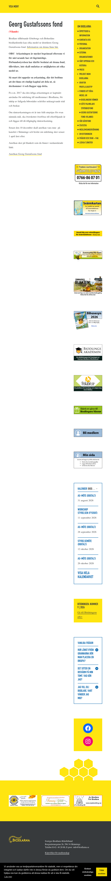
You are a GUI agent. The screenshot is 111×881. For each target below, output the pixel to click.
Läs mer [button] (8, 877)
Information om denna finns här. (42, 47)
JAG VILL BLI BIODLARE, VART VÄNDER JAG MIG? (85, 692)
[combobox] (93, 489)
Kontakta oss (85, 39)
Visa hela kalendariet (85, 575)
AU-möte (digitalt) (87, 495)
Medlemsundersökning (89, 129)
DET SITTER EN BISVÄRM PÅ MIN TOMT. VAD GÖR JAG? (85, 674)
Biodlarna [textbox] (93, 489)
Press (81, 69)
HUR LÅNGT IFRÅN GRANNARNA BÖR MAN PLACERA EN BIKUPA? (86, 655)
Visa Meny (14, 6)
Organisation (85, 48)
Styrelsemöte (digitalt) (85, 542)
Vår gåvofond (85, 121)
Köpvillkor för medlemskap (57, 852)
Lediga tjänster (86, 142)
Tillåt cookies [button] (101, 872)
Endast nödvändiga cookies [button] (87, 872)
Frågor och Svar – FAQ (88, 138)
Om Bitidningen (85, 133)
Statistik (83, 125)
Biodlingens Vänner (89, 99)
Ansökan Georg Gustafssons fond (25, 153)
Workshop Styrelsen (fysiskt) (87, 511)
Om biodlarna (84, 26)
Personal (83, 44)
